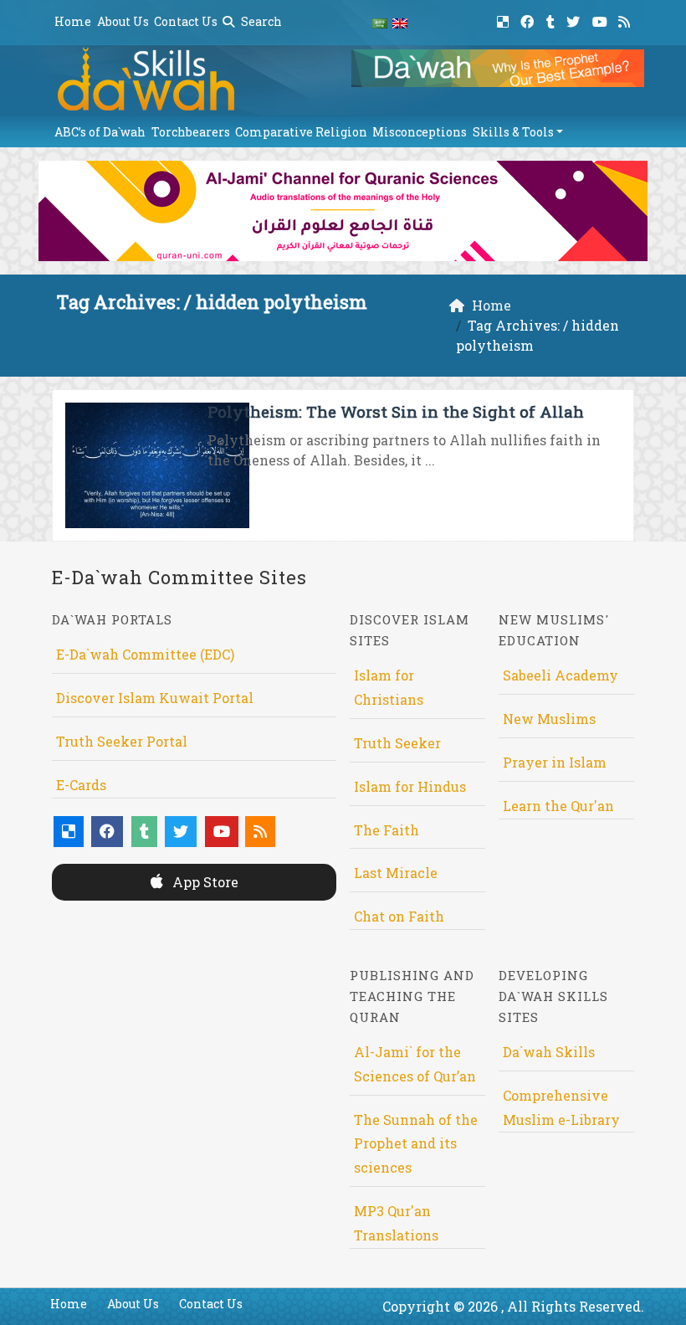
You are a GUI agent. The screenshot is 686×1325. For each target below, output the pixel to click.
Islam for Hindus (410, 786)
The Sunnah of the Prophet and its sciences (416, 1144)
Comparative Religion (301, 132)
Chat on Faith (399, 916)
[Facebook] (529, 19)
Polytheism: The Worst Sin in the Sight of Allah (395, 411)
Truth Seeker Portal (121, 741)
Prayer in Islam (555, 762)
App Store (203, 882)
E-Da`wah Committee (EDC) (145, 654)
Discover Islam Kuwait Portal (154, 697)
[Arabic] (380, 22)
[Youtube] (602, 19)
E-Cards (81, 784)
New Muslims (549, 718)
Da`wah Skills (549, 1052)
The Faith (386, 830)
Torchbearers (190, 132)
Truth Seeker (397, 743)
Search (260, 21)
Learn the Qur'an (558, 805)
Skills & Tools (513, 132)
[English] (400, 22)
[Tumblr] (552, 19)
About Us (123, 21)
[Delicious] (505, 19)
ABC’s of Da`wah (100, 132)
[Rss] (626, 19)
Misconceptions (419, 132)
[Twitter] (575, 19)
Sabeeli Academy (560, 675)
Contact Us (186, 21)
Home (72, 21)
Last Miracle (396, 872)
